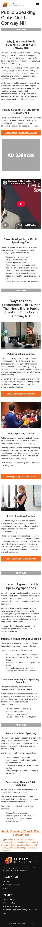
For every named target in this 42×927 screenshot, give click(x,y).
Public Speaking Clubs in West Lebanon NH (21, 833)
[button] (37, 4)
